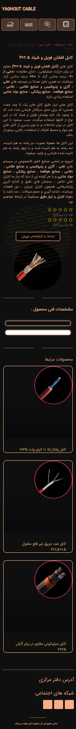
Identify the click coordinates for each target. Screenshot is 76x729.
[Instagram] (47, 704)
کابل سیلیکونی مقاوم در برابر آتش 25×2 (41, 646)
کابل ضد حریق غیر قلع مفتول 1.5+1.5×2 (44, 546)
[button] (68, 9)
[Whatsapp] (58, 704)
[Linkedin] (69, 704)
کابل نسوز (44, 45)
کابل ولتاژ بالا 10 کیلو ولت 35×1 (42, 449)
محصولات (59, 45)
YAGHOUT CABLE (19, 9)
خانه (70, 45)
